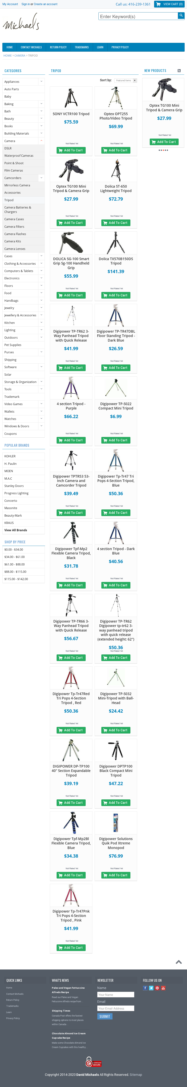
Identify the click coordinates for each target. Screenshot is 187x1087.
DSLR (8, 148)
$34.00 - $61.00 (14, 557)
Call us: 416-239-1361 (133, 4)
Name (101, 988)
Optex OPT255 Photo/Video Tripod (116, 116)
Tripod (9, 200)
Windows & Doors (16, 426)
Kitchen (9, 323)
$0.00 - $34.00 (13, 550)
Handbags (11, 301)
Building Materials (16, 133)
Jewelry (9, 308)
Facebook (145, 988)
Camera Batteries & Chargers (17, 209)
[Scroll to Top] (180, 963)
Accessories (12, 193)
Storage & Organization (20, 382)
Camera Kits (12, 241)
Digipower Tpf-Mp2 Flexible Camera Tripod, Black (71, 553)
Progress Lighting (16, 493)
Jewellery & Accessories (20, 315)
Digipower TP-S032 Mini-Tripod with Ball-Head (116, 698)
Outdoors (11, 338)
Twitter (151, 988)
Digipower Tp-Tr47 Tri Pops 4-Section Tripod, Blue (115, 481)
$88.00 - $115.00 (15, 572)
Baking (9, 104)
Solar (8, 375)
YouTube (163, 988)
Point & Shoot (14, 163)
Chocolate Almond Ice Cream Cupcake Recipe (69, 1035)
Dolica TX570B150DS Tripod (116, 261)
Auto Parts (11, 89)
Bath (7, 111)
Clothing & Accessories (20, 264)
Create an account (46, 4)
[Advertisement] (118, 32)
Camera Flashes (15, 234)
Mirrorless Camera (17, 185)
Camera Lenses (14, 249)
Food (7, 293)
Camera (19, 55)
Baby (7, 96)
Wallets (9, 412)
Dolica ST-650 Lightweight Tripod (116, 188)
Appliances (11, 82)
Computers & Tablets (18, 271)
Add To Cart (73, 150)
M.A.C (8, 479)
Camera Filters (14, 227)
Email (101, 1002)
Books (8, 126)
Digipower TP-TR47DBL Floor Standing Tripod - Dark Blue (116, 336)
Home (7, 55)
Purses (9, 352)
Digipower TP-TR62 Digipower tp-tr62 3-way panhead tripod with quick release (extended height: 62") (116, 630)
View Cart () (173, 4)
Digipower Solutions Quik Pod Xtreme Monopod (116, 843)
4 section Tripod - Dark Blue (116, 551)
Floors (8, 286)
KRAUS (9, 523)
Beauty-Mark (13, 515)
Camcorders (12, 178)
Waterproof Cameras (18, 156)
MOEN (8, 471)
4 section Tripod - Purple (71, 406)
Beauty (9, 119)
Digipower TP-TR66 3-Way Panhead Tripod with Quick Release (71, 626)
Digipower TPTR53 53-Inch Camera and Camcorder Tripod (71, 481)
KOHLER (10, 456)
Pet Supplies (12, 345)
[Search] (181, 15)
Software (10, 367)
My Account (10, 4)
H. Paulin (10, 464)
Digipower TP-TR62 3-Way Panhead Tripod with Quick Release (71, 336)
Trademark (11, 397)
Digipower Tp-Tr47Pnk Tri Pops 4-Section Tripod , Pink (71, 916)
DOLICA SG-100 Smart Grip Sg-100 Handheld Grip (71, 263)
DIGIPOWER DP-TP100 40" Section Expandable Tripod (71, 771)
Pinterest (157, 988)
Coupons (10, 434)
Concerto (10, 501)
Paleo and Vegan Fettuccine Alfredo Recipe (68, 990)
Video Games (13, 404)
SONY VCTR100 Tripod (71, 113)
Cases (8, 256)
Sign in (26, 4)
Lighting (9, 330)
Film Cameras (13, 170)
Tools (8, 389)
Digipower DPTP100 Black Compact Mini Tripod (115, 771)
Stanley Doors (14, 486)
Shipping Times (61, 1010)
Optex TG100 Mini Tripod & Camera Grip (71, 188)
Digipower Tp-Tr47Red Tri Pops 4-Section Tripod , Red (71, 698)
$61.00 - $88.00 (14, 564)
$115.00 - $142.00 (16, 579)
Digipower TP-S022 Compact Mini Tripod (115, 406)
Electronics (12, 278)
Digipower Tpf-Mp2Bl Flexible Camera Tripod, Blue (71, 843)
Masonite (10, 508)
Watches (10, 419)
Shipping (10, 360)
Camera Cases (14, 219)
